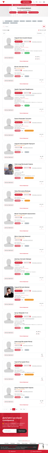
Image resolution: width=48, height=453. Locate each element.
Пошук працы (24, 443)
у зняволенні (16, 21)
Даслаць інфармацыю (9, 57)
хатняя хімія (22, 21)
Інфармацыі (24, 61)
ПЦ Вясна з (30, 95)
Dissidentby (17, 43)
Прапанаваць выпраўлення (37, 41)
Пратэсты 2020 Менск (24, 47)
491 (16, 409)
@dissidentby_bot (26, 440)
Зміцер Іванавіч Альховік (30, 4)
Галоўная (19, 10)
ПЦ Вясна (22, 43)
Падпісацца (21, 431)
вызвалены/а (28, 21)
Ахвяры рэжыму (33, 443)
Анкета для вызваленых (33, 12)
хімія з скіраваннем (8, 21)
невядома (34, 21)
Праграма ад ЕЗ (13, 12)
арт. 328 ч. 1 (37, 56)
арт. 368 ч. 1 (41, 157)
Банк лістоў (27, 41)
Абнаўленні (13, 451)
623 (24, 409)
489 (11, 409)
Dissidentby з (19, 95)
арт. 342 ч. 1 (37, 58)
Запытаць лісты (18, 41)
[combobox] (4, 33)
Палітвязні (12, 443)
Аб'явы (18, 443)
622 (21, 409)
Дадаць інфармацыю (37, 451)
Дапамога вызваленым (22, 12)
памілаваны (40, 21)
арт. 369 (37, 333)
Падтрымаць (26, 2)
